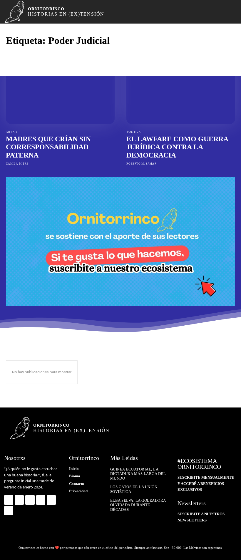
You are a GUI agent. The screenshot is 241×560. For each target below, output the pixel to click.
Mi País (12, 132)
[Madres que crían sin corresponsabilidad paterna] (60, 91)
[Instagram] (19, 499)
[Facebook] (8, 499)
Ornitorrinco (27, 547)
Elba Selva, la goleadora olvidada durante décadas (138, 505)
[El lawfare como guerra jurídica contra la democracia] (180, 91)
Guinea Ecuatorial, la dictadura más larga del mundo (138, 474)
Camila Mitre (17, 163)
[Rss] (51, 499)
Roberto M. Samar (141, 163)
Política (133, 132)
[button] (224, 12)
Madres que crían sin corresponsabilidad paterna (48, 147)
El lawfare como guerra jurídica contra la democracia (177, 147)
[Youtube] (8, 510)
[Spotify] (40, 499)
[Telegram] (29, 499)
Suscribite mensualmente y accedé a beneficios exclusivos (206, 483)
